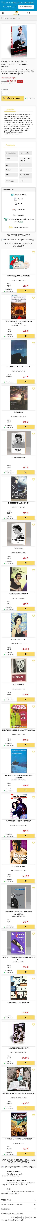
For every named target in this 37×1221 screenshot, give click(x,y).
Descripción (10, 110)
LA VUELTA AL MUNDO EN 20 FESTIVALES (19, 1139)
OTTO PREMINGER (18, 684)
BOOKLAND (23, 64)
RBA (24, 462)
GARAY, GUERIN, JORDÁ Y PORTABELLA (18, 821)
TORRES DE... (23, 1052)
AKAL (23, 916)
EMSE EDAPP (22, 280)
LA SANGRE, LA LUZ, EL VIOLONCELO (18, 367)
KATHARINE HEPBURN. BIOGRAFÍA (18, 1048)
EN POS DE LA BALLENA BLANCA (18, 503)
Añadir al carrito (12, 98)
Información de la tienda (12, 1214)
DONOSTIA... (24, 825)
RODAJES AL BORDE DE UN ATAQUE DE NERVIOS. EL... (18, 1093)
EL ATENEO (23, 325)
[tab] (18, 190)
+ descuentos (8, 289)
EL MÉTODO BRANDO (18, 866)
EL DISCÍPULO (18, 412)
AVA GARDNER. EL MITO (18, 639)
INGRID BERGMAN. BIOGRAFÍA (18, 594)
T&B (24, 371)
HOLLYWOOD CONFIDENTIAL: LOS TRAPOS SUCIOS (18, 730)
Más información (26, 7)
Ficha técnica (10, 145)
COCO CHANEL (18, 548)
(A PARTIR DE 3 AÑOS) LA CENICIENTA (18, 276)
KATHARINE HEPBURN (18, 457)
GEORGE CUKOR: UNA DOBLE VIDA (18, 1002)
